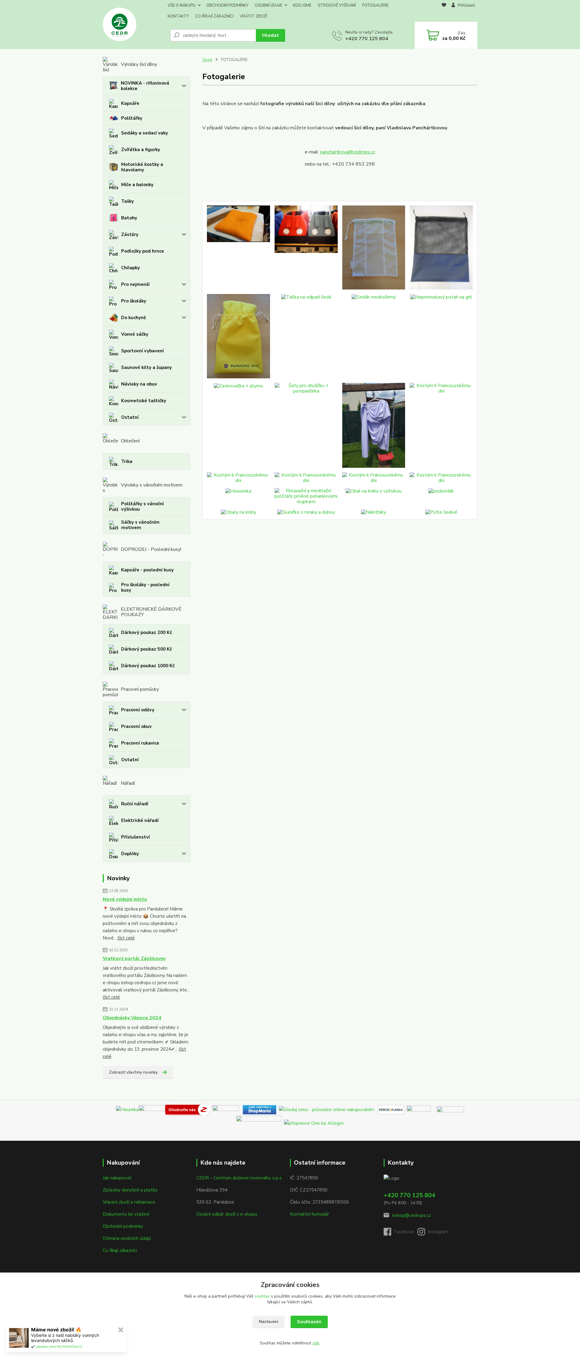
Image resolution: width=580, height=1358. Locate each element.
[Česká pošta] (259, 1122)
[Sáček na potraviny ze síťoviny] (441, 247)
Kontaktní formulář (309, 1214)
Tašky (127, 201)
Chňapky (130, 268)
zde (315, 1343)
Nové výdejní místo (125, 899)
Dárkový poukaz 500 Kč (146, 649)
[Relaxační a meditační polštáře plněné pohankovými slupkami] (306, 496)
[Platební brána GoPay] (422, 1109)
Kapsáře (130, 103)
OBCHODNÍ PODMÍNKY (227, 5)
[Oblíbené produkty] (444, 11)
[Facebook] (400, 1233)
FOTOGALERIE (375, 5)
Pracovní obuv (136, 726)
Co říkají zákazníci (120, 1250)
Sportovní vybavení (142, 351)
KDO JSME (302, 5)
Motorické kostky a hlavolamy (142, 167)
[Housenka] (238, 496)
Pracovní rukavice (140, 743)
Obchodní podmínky (123, 1226)
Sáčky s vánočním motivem (140, 525)
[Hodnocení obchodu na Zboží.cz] (187, 1109)
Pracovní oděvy (137, 710)
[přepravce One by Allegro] (314, 1122)
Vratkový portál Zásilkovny (134, 958)
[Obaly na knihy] (238, 512)
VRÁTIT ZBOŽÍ (253, 16)
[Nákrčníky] (373, 512)
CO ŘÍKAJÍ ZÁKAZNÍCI (214, 16)
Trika (126, 461)
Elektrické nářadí (140, 820)
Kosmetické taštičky (143, 401)
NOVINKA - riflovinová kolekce (145, 86)
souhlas (262, 1296)
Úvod (207, 60)
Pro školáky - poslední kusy (145, 587)
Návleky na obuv (139, 384)
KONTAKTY (178, 16)
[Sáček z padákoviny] (373, 247)
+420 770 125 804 (366, 38)
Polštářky (131, 118)
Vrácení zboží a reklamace (129, 1202)
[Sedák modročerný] (373, 336)
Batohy (129, 218)
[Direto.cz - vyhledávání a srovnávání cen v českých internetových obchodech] (211, 1109)
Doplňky (130, 854)
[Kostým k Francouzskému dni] (373, 425)
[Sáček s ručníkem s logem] (238, 336)
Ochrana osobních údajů (127, 1238)
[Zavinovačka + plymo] (238, 425)
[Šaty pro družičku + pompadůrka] (306, 425)
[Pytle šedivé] (441, 512)
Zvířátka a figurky (140, 150)
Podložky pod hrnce (142, 251)
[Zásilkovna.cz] (450, 1109)
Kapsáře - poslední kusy (147, 570)
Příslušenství (135, 837)
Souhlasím (309, 1321)
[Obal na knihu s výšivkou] (373, 496)
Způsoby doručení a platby (130, 1190)
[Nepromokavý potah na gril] (441, 336)
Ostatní (130, 417)
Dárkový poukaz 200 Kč (146, 632)
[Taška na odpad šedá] (306, 336)
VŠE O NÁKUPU (181, 5)
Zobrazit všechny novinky (133, 1072)
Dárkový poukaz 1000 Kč (148, 666)
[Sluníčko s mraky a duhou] (306, 512)
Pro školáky (133, 301)
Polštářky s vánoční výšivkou (142, 506)
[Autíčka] (306, 247)
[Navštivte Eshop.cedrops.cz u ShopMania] (259, 1109)
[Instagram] (434, 1233)
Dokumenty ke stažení (126, 1214)
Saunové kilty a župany (146, 367)
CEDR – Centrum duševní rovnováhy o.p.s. (239, 1178)
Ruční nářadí (134, 804)
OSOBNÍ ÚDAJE (268, 5)
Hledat (270, 35)
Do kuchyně (133, 318)
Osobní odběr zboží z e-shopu (226, 1214)
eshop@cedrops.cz (411, 1215)
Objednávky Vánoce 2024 (132, 1017)
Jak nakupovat (117, 1178)
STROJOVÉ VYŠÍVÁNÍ (337, 5)
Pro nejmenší (135, 284)
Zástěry (129, 234)
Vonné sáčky (134, 334)
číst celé (126, 938)
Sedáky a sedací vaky (144, 133)
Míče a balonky (137, 185)
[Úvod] (134, 24)
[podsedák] (238, 247)
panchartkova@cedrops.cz (347, 152)
